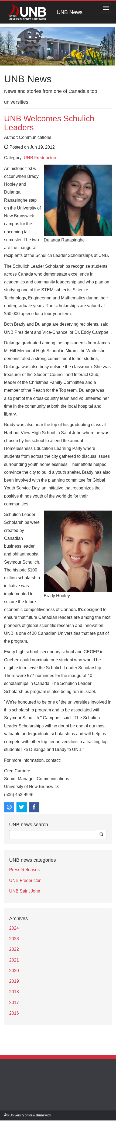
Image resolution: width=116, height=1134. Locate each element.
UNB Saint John (24, 891)
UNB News (70, 12)
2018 (14, 991)
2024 (14, 928)
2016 (14, 1013)
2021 (14, 960)
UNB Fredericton (40, 157)
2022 (14, 949)
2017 (14, 1002)
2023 (14, 938)
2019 (14, 981)
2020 (14, 970)
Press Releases (24, 869)
